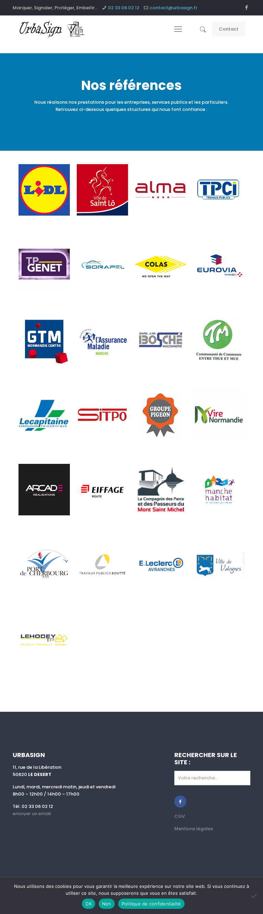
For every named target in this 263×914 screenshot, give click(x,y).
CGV (179, 816)
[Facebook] (246, 7)
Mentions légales (193, 828)
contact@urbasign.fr (173, 7)
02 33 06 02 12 (123, 7)
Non (106, 903)
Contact (228, 29)
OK (88, 903)
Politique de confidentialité (151, 903)
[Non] (254, 895)
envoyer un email (32, 813)
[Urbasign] (52, 29)
